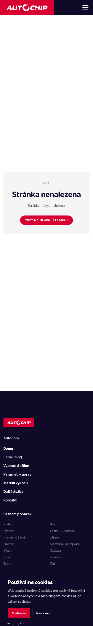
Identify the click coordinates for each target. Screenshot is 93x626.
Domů (8, 448)
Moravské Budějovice (65, 544)
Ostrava (55, 550)
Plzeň (7, 557)
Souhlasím (19, 613)
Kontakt (10, 500)
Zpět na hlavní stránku (46, 220)
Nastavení (43, 613)
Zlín (52, 563)
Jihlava (54, 537)
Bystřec (8, 531)
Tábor (7, 563)
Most (7, 550)
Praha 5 (8, 524)
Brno (53, 524)
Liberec (8, 544)
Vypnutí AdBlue (16, 465)
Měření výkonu (15, 483)
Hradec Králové (14, 537)
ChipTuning (12, 457)
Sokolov (55, 557)
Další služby (13, 491)
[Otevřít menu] (85, 7)
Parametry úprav (17, 474)
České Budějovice (62, 531)
